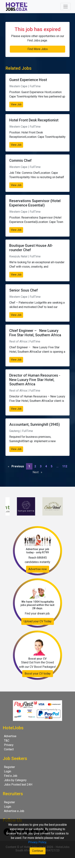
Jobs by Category (15, 780)
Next (38, 472)
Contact (9, 749)
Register (9, 767)
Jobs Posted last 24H (18, 784)
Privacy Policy (37, 842)
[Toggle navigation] (65, 6)
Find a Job (10, 775)
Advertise (10, 736)
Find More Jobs (37, 49)
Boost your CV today (38, 673)
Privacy (8, 745)
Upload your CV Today (38, 621)
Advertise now (37, 569)
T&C (6, 740)
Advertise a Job (14, 811)
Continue (37, 851)
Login (7, 771)
